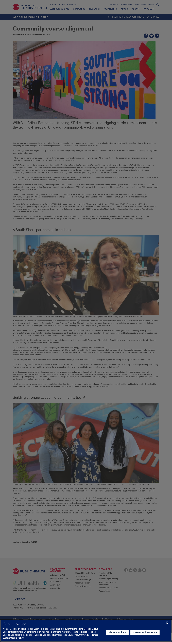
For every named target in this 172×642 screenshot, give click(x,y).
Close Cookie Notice (145, 632)
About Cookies (117, 632)
